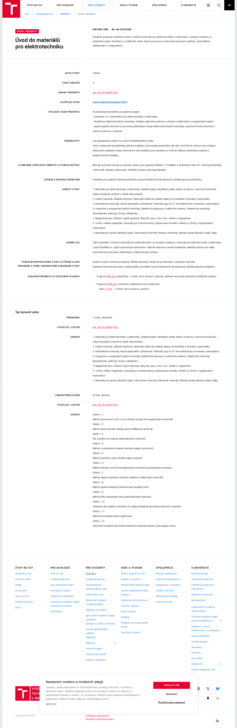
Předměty (65, 14)
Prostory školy (23, 579)
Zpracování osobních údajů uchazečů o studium (64, 603)
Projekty (125, 617)
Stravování (21, 590)
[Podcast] (208, 698)
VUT (27, 14)
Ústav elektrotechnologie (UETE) (110, 102)
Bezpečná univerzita (202, 594)
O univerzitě (188, 5)
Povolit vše (171, 685)
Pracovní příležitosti (205, 621)
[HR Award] (218, 721)
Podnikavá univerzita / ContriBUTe (203, 586)
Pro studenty (96, 5)
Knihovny (95, 643)
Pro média (196, 658)
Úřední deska (198, 610)
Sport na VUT (22, 596)
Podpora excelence (131, 579)
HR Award (196, 647)
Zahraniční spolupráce (168, 579)
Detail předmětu (87, 14)
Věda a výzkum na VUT (133, 573)
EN (229, 5)
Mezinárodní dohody (167, 596)
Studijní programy (60, 579)
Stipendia (91, 637)
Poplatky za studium (96, 609)
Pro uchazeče (65, 5)
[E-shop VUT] (218, 698)
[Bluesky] (218, 689)
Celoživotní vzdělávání (62, 596)
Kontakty (196, 652)
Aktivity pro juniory (60, 590)
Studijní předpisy (95, 604)
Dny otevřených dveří (62, 584)
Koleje (18, 584)
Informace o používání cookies (100, 719)
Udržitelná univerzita (202, 579)
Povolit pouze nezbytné (171, 702)
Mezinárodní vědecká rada (135, 584)
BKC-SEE (111, 276)
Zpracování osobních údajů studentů (100, 617)
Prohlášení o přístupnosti (97, 715)
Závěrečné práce (95, 594)
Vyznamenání (198, 600)
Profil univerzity (199, 573)
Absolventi (201, 664)
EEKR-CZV (112, 284)
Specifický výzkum (130, 632)
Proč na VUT (57, 573)
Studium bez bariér (96, 654)
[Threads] (198, 689)
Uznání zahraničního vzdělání (96, 631)
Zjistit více (51, 704)
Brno (17, 607)
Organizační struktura (203, 606)
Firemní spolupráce (166, 573)
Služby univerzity (165, 590)
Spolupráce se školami (168, 584)
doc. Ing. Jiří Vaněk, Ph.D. (105, 92)
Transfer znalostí (130, 605)
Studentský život (24, 601)
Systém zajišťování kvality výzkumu (134, 592)
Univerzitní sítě (164, 601)
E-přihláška (56, 611)
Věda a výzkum (129, 5)
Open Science (128, 611)
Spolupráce (159, 5)
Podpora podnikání (96, 659)
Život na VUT (34, 5)
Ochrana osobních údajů (204, 616)
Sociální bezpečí (94, 648)
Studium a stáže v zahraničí (100, 623)
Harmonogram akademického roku (96, 586)
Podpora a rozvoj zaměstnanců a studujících (205, 628)
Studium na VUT (44, 14)
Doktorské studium (96, 600)
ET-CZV (108, 288)
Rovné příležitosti (200, 635)
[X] (208, 689)
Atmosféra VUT (23, 573)
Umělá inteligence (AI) (203, 669)
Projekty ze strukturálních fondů (134, 624)
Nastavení (171, 694)
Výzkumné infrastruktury (134, 600)
